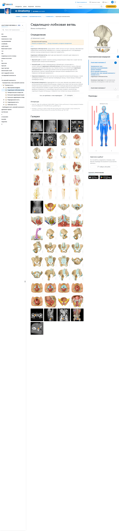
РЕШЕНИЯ (31, 6)
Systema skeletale (96, 69)
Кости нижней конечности (99, 71)
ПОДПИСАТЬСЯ (111, 6)
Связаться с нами (95, 2)
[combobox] (89, 6)
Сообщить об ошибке (104, 166)
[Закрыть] (4, 87)
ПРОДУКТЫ (18, 6)
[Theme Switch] (114, 2)
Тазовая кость (50, 16)
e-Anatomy (24, 16)
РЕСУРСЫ (37, 6)
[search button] (101, 6)
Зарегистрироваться (82, 2)
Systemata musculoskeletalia (99, 68)
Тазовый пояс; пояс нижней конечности (103, 73)
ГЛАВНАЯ (18, 16)
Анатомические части (35, 16)
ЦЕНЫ (25, 6)
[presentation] (96, 150)
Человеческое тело (97, 66)
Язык (105, 2)
